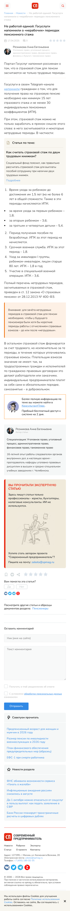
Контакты (35, 849)
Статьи (7, 849)
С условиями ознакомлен (33, 695)
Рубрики (20, 845)
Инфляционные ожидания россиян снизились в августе (29, 792)
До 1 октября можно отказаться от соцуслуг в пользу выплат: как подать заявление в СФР (35, 803)
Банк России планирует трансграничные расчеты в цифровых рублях (32, 814)
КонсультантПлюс (33, 406)
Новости (8, 845)
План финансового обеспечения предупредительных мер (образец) (29, 749)
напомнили (12, 89)
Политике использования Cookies (32, 901)
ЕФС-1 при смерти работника (25, 757)
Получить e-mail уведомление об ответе (32, 686)
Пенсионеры (40, 608)
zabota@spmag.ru (43, 562)
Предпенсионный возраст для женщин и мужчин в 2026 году (32, 730)
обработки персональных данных (43, 693)
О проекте (21, 849)
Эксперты (35, 845)
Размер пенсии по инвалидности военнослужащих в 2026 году (27, 740)
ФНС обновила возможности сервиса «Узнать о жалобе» (31, 782)
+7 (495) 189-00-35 (24, 860)
